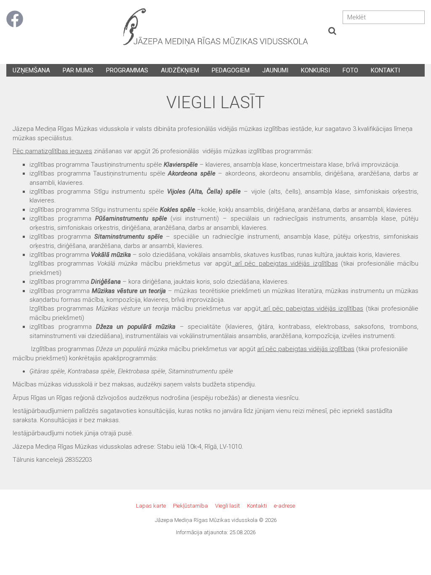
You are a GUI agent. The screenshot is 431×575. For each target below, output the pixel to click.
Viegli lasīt (227, 506)
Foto (350, 70)
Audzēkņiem (180, 70)
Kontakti (385, 70)
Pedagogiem (231, 70)
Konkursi (315, 70)
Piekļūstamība (190, 506)
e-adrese (284, 506)
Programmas (127, 70)
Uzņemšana (31, 70)
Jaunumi (275, 70)
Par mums (78, 70)
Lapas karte (151, 506)
